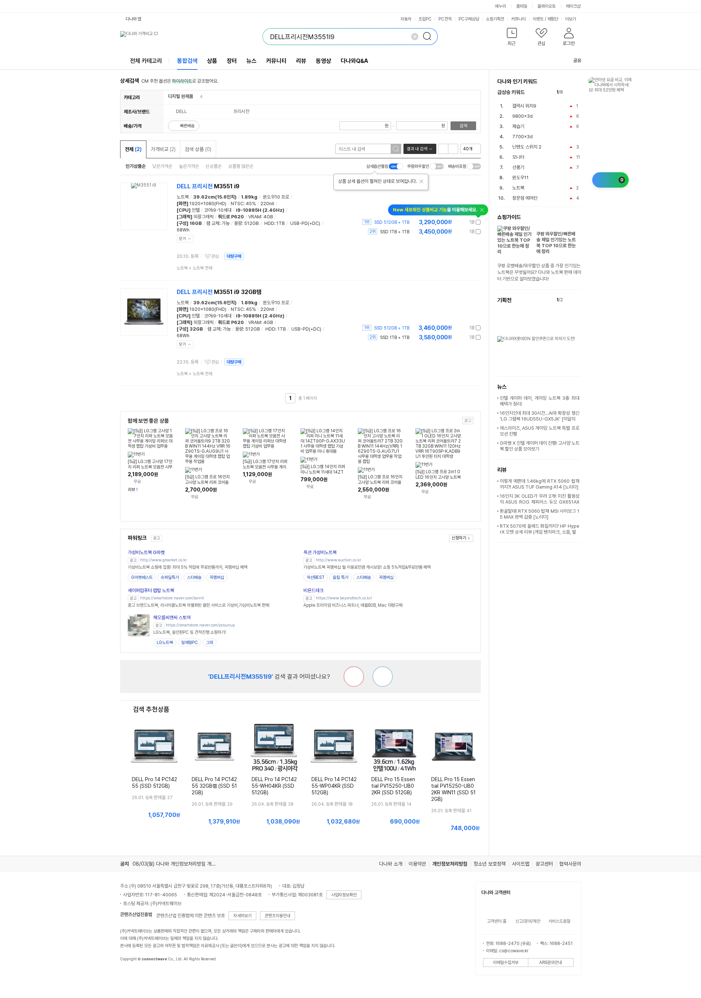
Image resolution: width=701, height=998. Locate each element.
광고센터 (544, 864)
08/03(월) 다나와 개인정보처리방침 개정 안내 (179, 864)
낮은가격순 (162, 166)
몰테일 (521, 6)
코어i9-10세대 (217, 210)
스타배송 (194, 577)
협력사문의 (570, 864)
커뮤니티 (518, 19)
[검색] (429, 37)
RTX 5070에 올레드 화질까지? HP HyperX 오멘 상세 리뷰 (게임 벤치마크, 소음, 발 (539, 529)
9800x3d (522, 116)
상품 (212, 60)
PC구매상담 (469, 19)
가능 (226, 223)
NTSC (237, 203)
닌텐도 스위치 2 (526, 147)
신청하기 (459, 538)
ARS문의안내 (550, 962)
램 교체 (212, 223)
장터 (232, 60)
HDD (269, 223)
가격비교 (163, 149)
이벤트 (538, 19)
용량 (238, 223)
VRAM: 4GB (260, 216)
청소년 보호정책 (490, 864)
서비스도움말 (559, 921)
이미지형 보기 (453, 149)
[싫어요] (354, 676)
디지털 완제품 (180, 96)
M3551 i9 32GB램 (219, 292)
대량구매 (234, 256)
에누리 (500, 6)
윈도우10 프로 (276, 197)
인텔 (196, 210)
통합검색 (187, 60)
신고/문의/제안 (528, 921)
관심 (215, 256)
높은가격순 (189, 166)
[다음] (578, 92)
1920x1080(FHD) (207, 203)
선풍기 (518, 167)
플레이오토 (546, 6)
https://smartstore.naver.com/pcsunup (200, 625)
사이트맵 (520, 864)
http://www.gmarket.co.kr (163, 560)
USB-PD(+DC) (305, 223)
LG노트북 (165, 642)
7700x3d (522, 136)
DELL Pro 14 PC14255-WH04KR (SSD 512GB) (274, 785)
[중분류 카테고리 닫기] (196, 96)
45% (251, 203)
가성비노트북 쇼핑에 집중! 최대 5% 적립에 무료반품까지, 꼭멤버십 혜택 (188, 567)
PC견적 (445, 19)
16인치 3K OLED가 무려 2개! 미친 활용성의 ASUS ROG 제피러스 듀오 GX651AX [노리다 (539, 502)
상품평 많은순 (240, 166)
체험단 (552, 19)
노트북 (183, 197)
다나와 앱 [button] (133, 19)
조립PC (425, 19)
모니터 (518, 157)
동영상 (323, 60)
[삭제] (414, 36)
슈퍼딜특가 (170, 577)
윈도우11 (520, 177)
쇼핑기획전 (495, 19)
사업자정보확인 (344, 894)
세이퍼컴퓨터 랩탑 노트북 (151, 590)
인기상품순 (136, 166)
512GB (251, 223)
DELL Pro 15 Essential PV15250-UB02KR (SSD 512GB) (393, 785)
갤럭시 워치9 (524, 106)
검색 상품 (198, 149)
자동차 (406, 19)
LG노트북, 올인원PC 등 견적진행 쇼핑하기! (189, 632)
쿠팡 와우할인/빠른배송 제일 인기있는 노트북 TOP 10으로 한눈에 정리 (556, 242)
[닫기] (421, 181)
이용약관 (417, 864)
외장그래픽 (204, 216)
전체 (133, 149)
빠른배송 (187, 125)
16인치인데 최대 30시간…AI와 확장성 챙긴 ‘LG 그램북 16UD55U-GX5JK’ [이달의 (539, 416)
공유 (577, 60)
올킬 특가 (340, 577)
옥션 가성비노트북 (320, 552)
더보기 (571, 19)
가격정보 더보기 (455, 222)
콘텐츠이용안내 (277, 915)
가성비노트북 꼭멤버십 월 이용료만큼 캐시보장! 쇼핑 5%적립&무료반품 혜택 (367, 567)
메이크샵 (573, 6)
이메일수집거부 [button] (505, 962)
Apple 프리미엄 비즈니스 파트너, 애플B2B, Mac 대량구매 (352, 605)
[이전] (570, 92)
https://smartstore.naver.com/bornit (172, 598)
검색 (463, 125)
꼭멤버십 (217, 577)
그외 (209, 642)
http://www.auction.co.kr (338, 560)
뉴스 (251, 60)
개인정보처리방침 (449, 864)
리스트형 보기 (443, 149)
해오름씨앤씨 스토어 (172, 617)
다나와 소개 (390, 864)
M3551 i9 (208, 186)
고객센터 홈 (496, 921)
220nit (267, 203)
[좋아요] (382, 676)
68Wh (183, 230)
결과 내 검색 (417, 148)
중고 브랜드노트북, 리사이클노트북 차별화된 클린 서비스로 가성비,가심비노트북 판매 (198, 605)
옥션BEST (316, 577)
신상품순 (214, 166)
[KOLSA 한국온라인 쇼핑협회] (133, 975)
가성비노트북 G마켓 (146, 552)
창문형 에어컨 (524, 198)
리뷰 (301, 60)
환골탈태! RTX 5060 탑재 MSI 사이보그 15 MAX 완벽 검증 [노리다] (539, 514)
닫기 (182, 238)
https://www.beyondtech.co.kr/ (344, 598)
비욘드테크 (313, 590)
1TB (280, 223)
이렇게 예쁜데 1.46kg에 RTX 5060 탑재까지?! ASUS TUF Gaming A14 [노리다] (539, 484)
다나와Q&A (354, 60)
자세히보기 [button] (242, 915)
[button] (512, 38)
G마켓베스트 (142, 577)
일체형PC (189, 642)
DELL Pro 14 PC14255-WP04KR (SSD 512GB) (334, 785)
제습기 (518, 126)
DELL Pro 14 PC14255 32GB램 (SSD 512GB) (214, 785)
